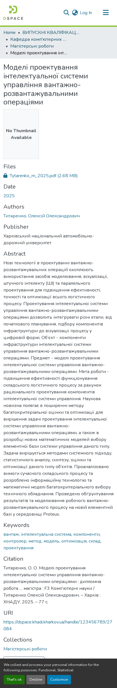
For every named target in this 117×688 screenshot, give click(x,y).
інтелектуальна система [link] (46, 534)
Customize (59, 679)
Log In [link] (86, 13)
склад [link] (95, 541)
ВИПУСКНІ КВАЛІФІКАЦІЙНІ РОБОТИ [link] (50, 32)
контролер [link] (14, 541)
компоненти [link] (86, 534)
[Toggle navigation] (106, 12)
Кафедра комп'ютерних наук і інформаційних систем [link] (38, 39)
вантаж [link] (11, 534)
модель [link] (51, 541)
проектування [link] (18, 548)
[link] (58, 175)
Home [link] (9, 32)
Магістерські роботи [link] (32, 46)
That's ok (14, 679)
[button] (13, 13)
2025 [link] (9, 196)
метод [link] (34, 541)
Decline (36, 679)
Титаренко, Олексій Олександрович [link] (41, 216)
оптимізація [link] (74, 541)
